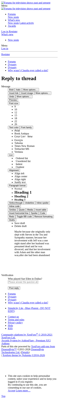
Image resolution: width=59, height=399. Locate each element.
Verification (7, 275)
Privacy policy (15, 322)
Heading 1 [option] (23, 192)
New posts (13, 17)
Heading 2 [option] (21, 196)
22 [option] (15, 121)
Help (10, 325)
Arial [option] (17, 130)
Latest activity (27, 23)
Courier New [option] (23, 136)
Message (5, 86)
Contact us (13, 316)
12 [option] (15, 112)
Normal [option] (18, 188)
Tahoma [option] (18, 143)
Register (5, 54)
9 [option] (15, 106)
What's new (14, 20)
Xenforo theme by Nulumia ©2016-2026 (23, 355)
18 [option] (15, 118)
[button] (4, 5)
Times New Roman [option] (24, 146)
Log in (4, 48)
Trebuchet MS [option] (21, 148)
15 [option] (15, 115)
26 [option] (15, 124)
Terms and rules (16, 319)
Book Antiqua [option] (21, 133)
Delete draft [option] (20, 226)
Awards (12, 26)
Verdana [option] (18, 151)
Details (25, 352)
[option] (19, 173)
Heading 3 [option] (19, 199)
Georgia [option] (18, 140)
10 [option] (15, 109)
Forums (12, 14)
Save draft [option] (19, 223)
